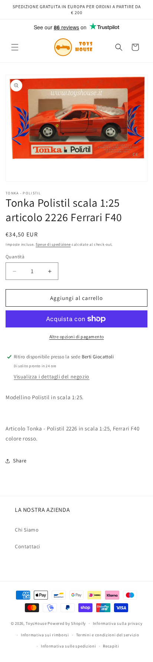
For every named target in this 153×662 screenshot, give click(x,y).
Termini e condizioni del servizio (107, 634)
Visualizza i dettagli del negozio (51, 376)
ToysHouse (36, 623)
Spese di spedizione (53, 244)
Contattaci (27, 546)
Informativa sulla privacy (118, 623)
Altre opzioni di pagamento (76, 336)
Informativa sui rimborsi (45, 634)
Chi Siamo (27, 529)
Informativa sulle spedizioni (68, 646)
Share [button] (20, 460)
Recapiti (111, 646)
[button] (15, 47)
